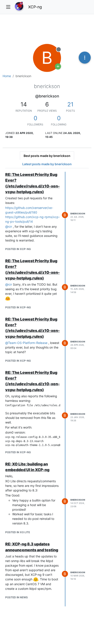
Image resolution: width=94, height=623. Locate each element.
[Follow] (58, 66)
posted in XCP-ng (18, 249)
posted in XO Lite (17, 532)
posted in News (16, 597)
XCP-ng (35, 7)
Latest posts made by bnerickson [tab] (47, 164)
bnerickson (77, 213)
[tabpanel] (47, 389)
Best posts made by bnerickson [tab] (47, 156)
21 (70, 104)
